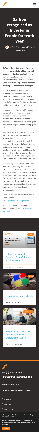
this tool (13, 421)
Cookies (11, 390)
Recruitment (20, 390)
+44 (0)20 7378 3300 (12, 372)
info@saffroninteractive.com (17, 376)
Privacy (4, 390)
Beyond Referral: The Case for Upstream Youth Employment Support (18, 334)
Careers (28, 390)
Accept (6, 428)
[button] (34, 4)
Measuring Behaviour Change (19, 295)
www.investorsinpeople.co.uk (18, 200)
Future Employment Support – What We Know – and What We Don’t (18, 257)
